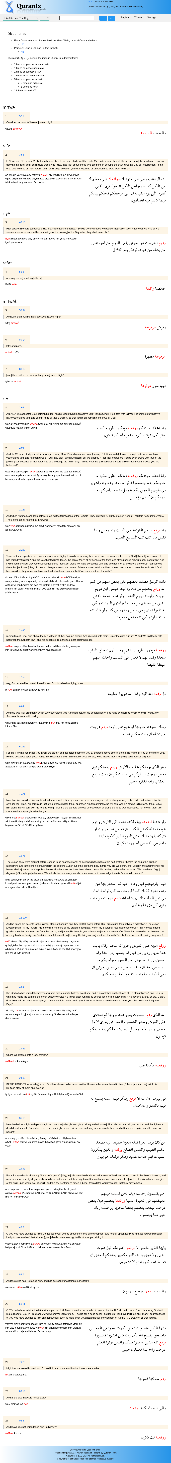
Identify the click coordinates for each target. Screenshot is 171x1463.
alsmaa (15, 1403)
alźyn (70, 174)
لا (139, 657)
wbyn (48, 949)
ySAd (52, 1138)
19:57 (22, 1048)
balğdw (68, 1094)
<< (103, 18)
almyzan (34, 1287)
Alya (53, 238)
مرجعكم (116, 193)
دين (157, 898)
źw (19, 238)
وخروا (126, 945)
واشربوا (95, 482)
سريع (96, 774)
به (98, 489)
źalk (47, 821)
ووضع (138, 1291)
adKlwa (57, 646)
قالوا (128, 482)
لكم (123, 1328)
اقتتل (97, 595)
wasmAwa (11, 475)
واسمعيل (107, 530)
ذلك (143, 835)
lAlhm (32, 825)
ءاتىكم (117, 774)
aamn (21, 588)
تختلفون (137, 200)
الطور (112, 428)
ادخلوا (102, 650)
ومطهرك (95, 178)
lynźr (8, 242)
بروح (139, 595)
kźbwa (73, 821)
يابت (96, 945)
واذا (127, 1335)
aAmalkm (47, 1247)
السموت (139, 1014)
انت (140, 537)
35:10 (22, 1118)
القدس (129, 595)
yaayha (9, 1243)
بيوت (155, 1098)
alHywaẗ (71, 1189)
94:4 (21, 1420)
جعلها (120, 952)
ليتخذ (149, 1207)
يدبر (151, 1028)
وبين (110, 967)
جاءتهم (118, 603)
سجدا (161, 657)
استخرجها (108, 883)
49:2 (21, 1227)
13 (6, 677)
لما (145, 974)
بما (144, 1349)
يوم (147, 193)
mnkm (69, 1327)
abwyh (15, 941)
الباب (93, 650)
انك (147, 537)
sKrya (71, 1193)
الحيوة (140, 1200)
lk (15, 1433)
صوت (101, 1247)
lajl (30, 1014)
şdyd (59, 1141)
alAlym (18, 529)
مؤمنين (135, 497)
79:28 (22, 1362)
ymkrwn (33, 1141)
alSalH (9, 1141)
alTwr (49, 423)
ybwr (8, 1145)
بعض (114, 581)
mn (64, 174)
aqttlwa (64, 588)
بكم (103, 959)
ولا (153, 1254)
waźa (13, 1327)
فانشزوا (100, 1335)
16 (6, 793)
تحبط (161, 1262)
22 (6, 1118)
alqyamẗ (60, 178)
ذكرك (145, 1437)
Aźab (52, 1141)
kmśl (78, 817)
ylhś (28, 821)
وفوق (161, 905)
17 (6, 855)
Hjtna (13, 722)
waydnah (47, 581)
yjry (26, 1014)
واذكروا (139, 435)
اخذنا (155, 428)
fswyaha (21, 1374)
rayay (73, 941)
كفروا (146, 186)
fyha (8, 381)
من (163, 186)
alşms (9, 1014)
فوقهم (150, 650)
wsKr (75, 1010)
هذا (162, 952)
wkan (26, 689)
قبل (140, 883)
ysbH (53, 1094)
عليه (110, 828)
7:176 (22, 793)
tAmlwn (41, 1331)
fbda (8, 879)
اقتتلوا (155, 617)
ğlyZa (58, 649)
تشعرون (125, 1262)
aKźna (14, 423)
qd (11, 945)
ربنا (97, 530)
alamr (48, 1014)
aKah (36, 883)
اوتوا (109, 1342)
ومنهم (124, 610)
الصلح (127, 1149)
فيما (162, 200)
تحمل (119, 828)
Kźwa (56, 423)
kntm (31, 182)
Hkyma (45, 689)
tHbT (39, 1247)
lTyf (68, 949)
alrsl (11, 577)
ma (62, 423)
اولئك (114, 1156)
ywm (53, 178)
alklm (58, 1138)
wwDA (26, 1287)
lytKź (49, 1193)
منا (154, 537)
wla (70, 1243)
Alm (30, 887)
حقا (104, 952)
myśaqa (50, 649)
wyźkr (34, 1094)
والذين (107, 1149)
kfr (40, 588)
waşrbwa (48, 475)
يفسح (147, 1335)
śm (67, 178)
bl (6, 689)
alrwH (36, 238)
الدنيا (130, 1200)
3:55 (21, 154)
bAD (37, 577)
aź (7, 174)
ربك (144, 733)
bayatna (10, 825)
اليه (143, 693)
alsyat (41, 1141)
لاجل (95, 1021)
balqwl (9, 1247)
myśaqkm (24, 423)
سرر (155, 385)
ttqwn (34, 427)
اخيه (125, 883)
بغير (128, 1014)
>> (111, 18)
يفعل (131, 617)
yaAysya (22, 174)
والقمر (119, 1021)
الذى (155, 766)
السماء (152, 1407)
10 (6, 509)
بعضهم (132, 581)
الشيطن (128, 967)
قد (127, 952)
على (95, 242)
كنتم (154, 200)
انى (136, 178)
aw (33, 821)
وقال (104, 945)
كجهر (120, 1254)
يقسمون (152, 1193)
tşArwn (67, 1247)
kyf (22, 1403)
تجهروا (145, 1254)
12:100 (23, 917)
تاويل (154, 952)
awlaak (72, 1141)
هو (127, 974)
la (11, 649)
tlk (7, 577)
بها (138, 821)
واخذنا (106, 657)
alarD (32, 762)
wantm (57, 1247)
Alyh (23, 821)
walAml (72, 1138)
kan (24, 883)
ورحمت (106, 1207)
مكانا (149, 1065)
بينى (118, 967)
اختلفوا (159, 610)
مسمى (160, 1028)
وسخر (142, 1021)
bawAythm (17, 879)
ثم (132, 193)
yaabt (54, 941)
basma (9, 479)
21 (6, 1077)
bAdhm (25, 584)
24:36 (22, 1077)
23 (6, 1169)
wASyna (38, 475)
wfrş (8, 323)
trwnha (45, 1010)
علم (143, 905)
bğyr (32, 1010)
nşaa (68, 722)
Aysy (18, 581)
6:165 (22, 746)
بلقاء (102, 1028)
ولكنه (131, 821)
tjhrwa (75, 1243)
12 (6, 629)
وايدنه (148, 595)
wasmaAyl (51, 525)
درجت (135, 588)
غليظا (151, 664)
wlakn (63, 584)
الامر (143, 1028)
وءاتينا (124, 588)
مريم (98, 588)
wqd (30, 945)
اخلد (121, 821)
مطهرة (149, 356)
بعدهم (145, 603)
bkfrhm (74, 475)
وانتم (139, 1262)
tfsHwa (48, 1323)
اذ (164, 178)
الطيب (150, 1149)
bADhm (24, 577)
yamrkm (18, 479)
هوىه (162, 828)
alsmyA (9, 529)
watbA (57, 817)
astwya (57, 1010)
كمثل (143, 828)
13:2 (21, 986)
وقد (98, 952)
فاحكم (103, 193)
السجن (121, 959)
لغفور (142, 781)
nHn (33, 1189)
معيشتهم (158, 1200)
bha (27, 817)
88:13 (22, 369)
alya (47, 178)
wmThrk (57, 174)
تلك (162, 581)
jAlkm (19, 762)
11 (6, 549)
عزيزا (122, 693)
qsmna (40, 1189)
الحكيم (108, 974)
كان (112, 890)
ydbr (42, 1014)
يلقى (124, 242)
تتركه (161, 835)
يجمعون (146, 1214)
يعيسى (144, 178)
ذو (142, 242)
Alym (15, 726)
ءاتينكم (159, 435)
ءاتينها (140, 726)
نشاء (156, 733)
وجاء (111, 959)
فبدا (162, 883)
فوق (107, 186)
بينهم (105, 1193)
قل (124, 489)
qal (11, 174)
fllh (28, 1138)
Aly (21, 941)
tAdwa (16, 649)
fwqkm (42, 423)
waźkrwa (10, 427)
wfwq (19, 887)
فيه (147, 200)
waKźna (33, 649)
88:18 (22, 1391)
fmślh (72, 817)
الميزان (128, 1291)
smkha (13, 1374)
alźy (13, 762)
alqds (62, 581)
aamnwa (26, 1243)
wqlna (44, 646)
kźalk (74, 879)
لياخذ (104, 890)
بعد (131, 603)
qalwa (21, 475)
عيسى (113, 588)
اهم (162, 1193)
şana (13, 817)
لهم (111, 650)
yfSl (54, 1014)
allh (15, 174)
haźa (60, 941)
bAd (36, 584)
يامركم (105, 489)
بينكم (93, 193)
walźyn (24, 1141)
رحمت (140, 1193)
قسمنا (115, 1193)
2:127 (22, 509)
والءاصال (140, 1105)
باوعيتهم (151, 883)
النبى (161, 1254)
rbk (76, 722)
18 (6, 917)
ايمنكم (160, 497)
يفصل (134, 1028)
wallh (28, 1331)
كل (154, 905)
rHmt (24, 1189)
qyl (37, 1323)
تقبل (161, 537)
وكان (136, 693)
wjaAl (8, 178)
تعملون (136, 1349)
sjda (70, 646)
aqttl (8, 584)
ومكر (123, 1156)
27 (6, 1362)
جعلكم (145, 766)
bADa (64, 1193)
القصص (145, 843)
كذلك (144, 890)
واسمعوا (138, 482)
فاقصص (159, 843)
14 (6, 706)
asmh (46, 1094)
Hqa (25, 945)
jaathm (47, 584)
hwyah (65, 817)
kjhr (15, 1247)
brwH (55, 581)
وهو (162, 766)
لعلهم (134, 843)
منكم (128, 1342)
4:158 (22, 677)
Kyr (12, 1196)
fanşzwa (34, 1327)
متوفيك (126, 178)
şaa (72, 581)
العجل (144, 489)
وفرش (161, 327)
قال (159, 178)
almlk (50, 883)
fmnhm (9, 588)
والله (151, 1349)
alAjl (67, 475)
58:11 (22, 1303)
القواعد (137, 530)
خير (162, 1214)
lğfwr (46, 766)
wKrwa (33, 941)
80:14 (22, 339)
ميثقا (161, 664)
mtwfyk (36, 174)
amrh (47, 238)
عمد (120, 1014)
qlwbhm (60, 475)
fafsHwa (68, 1323)
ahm (8, 1189)
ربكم (94, 1028)
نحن (123, 1193)
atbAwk (22, 178)
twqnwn (16, 1018)
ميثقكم (144, 428)
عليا (141, 1065)
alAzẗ (23, 1138)
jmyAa (39, 1138)
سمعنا (118, 482)
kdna (8, 883)
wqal (48, 941)
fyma (25, 182)
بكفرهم (133, 489)
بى (152, 959)
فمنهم (148, 610)
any (29, 174)
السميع (131, 537)
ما (97, 428)
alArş (24, 238)
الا (140, 898)
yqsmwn (16, 1189)
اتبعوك (115, 186)
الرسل (153, 581)
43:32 (22, 1169)
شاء (115, 595)
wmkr (65, 1141)
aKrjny (50, 945)
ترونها (112, 1014)
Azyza (37, 689)
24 (6, 1227)
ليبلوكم (139, 774)
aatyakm (10, 766)
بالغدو (153, 1105)
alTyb (65, 1138)
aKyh (37, 879)
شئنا (156, 821)
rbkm (8, 1018)
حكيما (113, 693)
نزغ (138, 967)
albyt (42, 525)
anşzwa (25, 1327)
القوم (128, 835)
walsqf (9, 128)
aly (51, 174)
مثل (136, 835)
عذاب (142, 1156)
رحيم (133, 781)
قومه (112, 726)
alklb (8, 821)
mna (69, 525)
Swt (58, 1243)
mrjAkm (77, 178)
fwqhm (18, 646)
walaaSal (78, 1094)
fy (54, 475)
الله (153, 178)
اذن (148, 1098)
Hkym (9, 726)
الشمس (131, 1021)
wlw (67, 581)
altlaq (20, 242)
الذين (155, 186)
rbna (59, 525)
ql (80, 475)
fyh (36, 182)
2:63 (21, 407)
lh (38, 941)
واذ (163, 428)
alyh (20, 689)
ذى (149, 905)
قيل (129, 1328)
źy (26, 887)
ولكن (96, 603)
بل (163, 693)
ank (74, 525)
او (95, 828)
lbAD (30, 1247)
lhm (50, 646)
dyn (44, 883)
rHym (52, 766)
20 (6, 1048)
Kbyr (48, 1331)
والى (162, 1407)
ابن (105, 588)
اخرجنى (139, 959)
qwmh (46, 722)
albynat (37, 581)
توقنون (161, 1036)
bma (34, 1331)
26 (6, 1303)
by (41, 945)
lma (73, 949)
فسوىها (143, 1378)
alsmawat (24, 1010)
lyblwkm (70, 762)
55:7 (21, 1274)
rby (21, 945)
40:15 (22, 222)
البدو (161, 967)
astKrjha (49, 879)
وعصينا (107, 482)
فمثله (153, 828)
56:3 (21, 271)
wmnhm (29, 588)
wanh (40, 766)
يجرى (103, 1021)
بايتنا (101, 835)
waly (8, 1403)
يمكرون (96, 1149)
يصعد (100, 1142)
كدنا (136, 890)
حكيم (135, 733)
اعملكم (150, 1262)
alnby (64, 1243)
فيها (162, 385)
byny (42, 949)
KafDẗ (8, 284)
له (119, 945)
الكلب (133, 828)
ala (55, 883)
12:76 (22, 855)
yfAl (7, 592)
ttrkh (37, 821)
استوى (98, 1014)
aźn (16, 1094)
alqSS (25, 825)
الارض (122, 766)
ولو (121, 595)
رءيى (145, 952)
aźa (33, 1323)
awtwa (9, 1331)
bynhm (49, 1189)
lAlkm (27, 427)
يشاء (156, 249)
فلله (134, 1142)
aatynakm (69, 423)
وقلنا (118, 650)
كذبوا (110, 835)
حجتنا (151, 726)
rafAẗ (7, 262)
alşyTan (34, 949)
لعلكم (118, 435)
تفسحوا (113, 1328)
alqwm (59, 821)
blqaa (75, 1014)
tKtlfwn (41, 182)
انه (132, 974)
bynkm (17, 182)
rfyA (6, 213)
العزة (142, 1142)
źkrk (18, 1433)
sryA (26, 766)
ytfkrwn (40, 825)
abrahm (20, 525)
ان (152, 497)
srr (12, 381)
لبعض (98, 1254)
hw (12, 952)
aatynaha (22, 722)
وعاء (133, 883)
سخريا (118, 1207)
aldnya (9, 1193)
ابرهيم (128, 726)
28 (6, 1391)
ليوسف (126, 890)
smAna (29, 475)
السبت (117, 657)
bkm (72, 945)
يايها (162, 1247)
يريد (119, 617)
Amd (38, 1010)
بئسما (116, 489)
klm (54, 577)
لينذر (132, 249)
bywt (11, 1094)
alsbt (26, 649)
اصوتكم (118, 1247)
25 (6, 1274)
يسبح (98, 1098)
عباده (141, 249)
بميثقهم (129, 650)
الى (104, 178)
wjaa (66, 945)
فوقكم (122, 428)
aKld (40, 817)
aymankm (32, 479)
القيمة (139, 193)
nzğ (27, 949)
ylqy (30, 238)
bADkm (45, 762)
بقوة (148, 435)
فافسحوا (159, 1335)
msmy (36, 1014)
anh (7, 952)
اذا (135, 1328)
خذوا (103, 428)
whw (8, 762)
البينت (160, 595)
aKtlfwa (71, 584)
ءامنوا (143, 1247)
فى (163, 489)
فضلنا (143, 581)
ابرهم (148, 530)
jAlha (16, 945)
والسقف (159, 132)
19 (6, 986)
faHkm (9, 182)
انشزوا (111, 1335)
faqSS (18, 825)
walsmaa (10, 1287)
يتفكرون (123, 843)
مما (155, 1214)
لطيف (153, 974)
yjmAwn (24, 1196)
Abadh (73, 238)
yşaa (63, 238)
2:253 (22, 549)
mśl (52, 821)
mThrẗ (17, 352)
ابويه (154, 945)
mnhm (44, 577)
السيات (159, 1156)
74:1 (90, 1)
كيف (142, 1407)
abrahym (32, 722)
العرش (134, 242)
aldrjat (14, 238)
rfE (22, 44)
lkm (41, 1323)
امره (101, 242)
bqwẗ (77, 423)
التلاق (117, 249)
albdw (8, 949)
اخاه (96, 890)
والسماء (159, 1291)
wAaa (30, 879)
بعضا (128, 1207)
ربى (111, 952)
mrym (29, 581)
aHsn (36, 945)
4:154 (22, 629)
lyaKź (30, 883)
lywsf (14, 883)
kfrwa (76, 174)
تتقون (108, 435)
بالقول (130, 1254)
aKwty (55, 949)
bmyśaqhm (34, 646)
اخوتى (100, 967)
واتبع (96, 821)
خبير (126, 1349)
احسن (160, 959)
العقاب (160, 781)
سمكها (153, 1378)
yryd (16, 592)
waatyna (10, 581)
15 (6, 746)
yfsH (76, 1323)
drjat (77, 577)
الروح (115, 242)
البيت (120, 530)
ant (78, 525)
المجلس (95, 1328)
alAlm (16, 1331)
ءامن (133, 610)
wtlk (7, 722)
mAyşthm (58, 1189)
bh (25, 479)
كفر (110, 610)
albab (65, 646)
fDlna (17, 577)
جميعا (117, 1142)
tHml (17, 821)
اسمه (107, 1098)
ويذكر (123, 1098)
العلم (101, 1342)
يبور (100, 1156)
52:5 (21, 116)
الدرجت (151, 242)
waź (8, 423)
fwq (29, 178)
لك (152, 1437)
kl (23, 887)
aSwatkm (46, 1243)
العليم (120, 537)
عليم (126, 733)
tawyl (66, 941)
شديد (132, 1156)
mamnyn (53, 479)
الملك (148, 898)
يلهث (101, 828)
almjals (59, 1323)
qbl (25, 879)
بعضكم (103, 766)
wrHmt (78, 1193)
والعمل (139, 1149)
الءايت (123, 1028)
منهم (105, 581)
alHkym (26, 952)
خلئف (133, 766)
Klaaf (26, 762)
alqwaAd (30, 525)
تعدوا (133, 657)
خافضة (160, 288)
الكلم (161, 1149)
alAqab (33, 766)
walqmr (17, 1014)
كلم (93, 581)
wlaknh (33, 817)
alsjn (61, 945)
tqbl (64, 525)
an (40, 479)
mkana (19, 1061)
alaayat (61, 1014)
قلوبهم (155, 489)
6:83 (21, 706)
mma (17, 1196)
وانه (150, 781)
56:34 (22, 310)
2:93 (21, 447)
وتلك (161, 726)
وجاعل (136, 186)
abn (23, 581)
